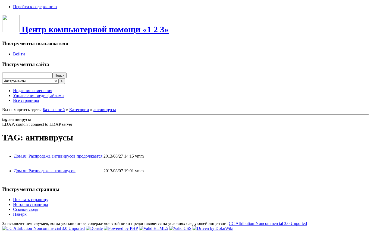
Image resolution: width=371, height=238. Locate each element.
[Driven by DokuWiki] (213, 228)
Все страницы (26, 100)
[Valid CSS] (180, 228)
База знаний (54, 109)
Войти (19, 54)
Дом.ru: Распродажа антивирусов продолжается (58, 156)
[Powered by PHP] (121, 228)
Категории (79, 109)
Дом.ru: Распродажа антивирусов (45, 170)
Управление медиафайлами (38, 95)
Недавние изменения (32, 90)
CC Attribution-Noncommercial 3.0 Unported (268, 223)
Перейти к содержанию (35, 6)
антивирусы (104, 109)
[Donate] (94, 228)
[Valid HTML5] (153, 228)
